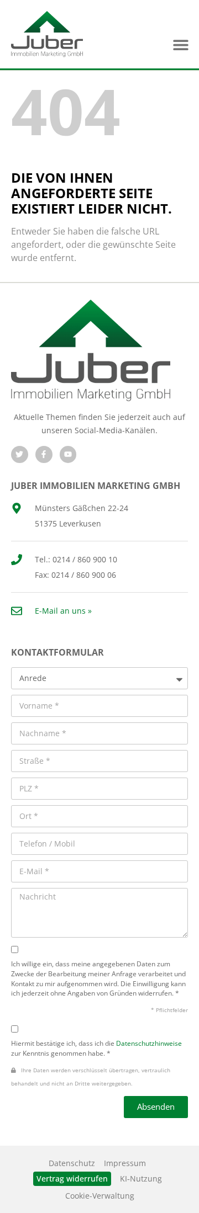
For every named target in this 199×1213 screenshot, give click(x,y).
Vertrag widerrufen (72, 1178)
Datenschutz (72, 1163)
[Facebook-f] (44, 454)
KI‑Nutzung (141, 1178)
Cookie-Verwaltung (99, 1195)
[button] (180, 45)
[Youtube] (68, 454)
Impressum (125, 1163)
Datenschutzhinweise (149, 1043)
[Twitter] (19, 454)
